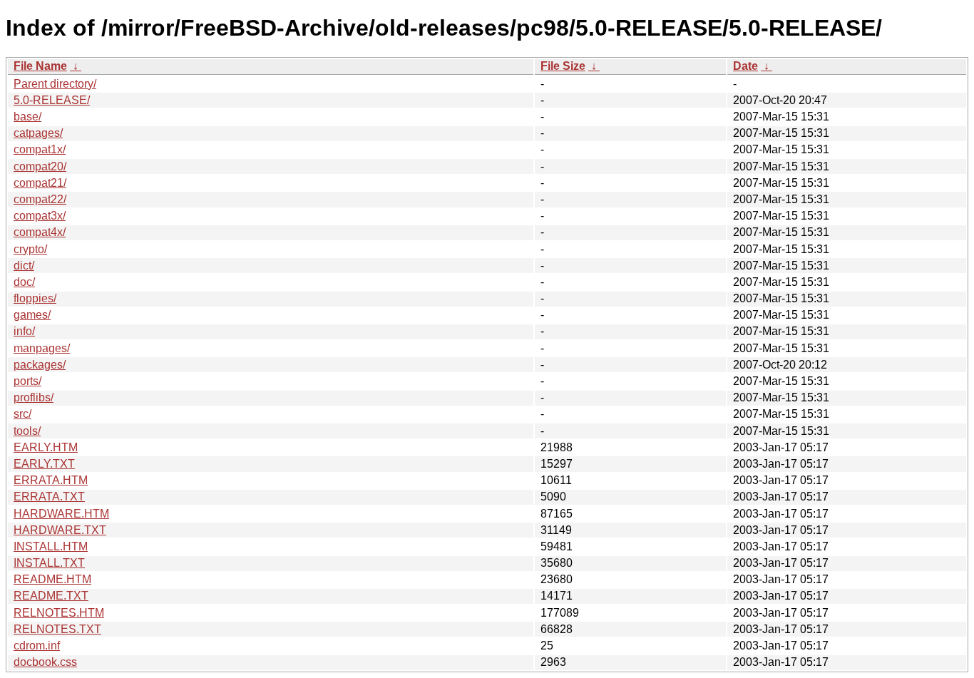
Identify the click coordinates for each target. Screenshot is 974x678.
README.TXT (51, 596)
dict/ (24, 266)
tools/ (27, 431)
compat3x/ (40, 216)
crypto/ (30, 249)
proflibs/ (33, 397)
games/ (32, 315)
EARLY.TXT (44, 464)
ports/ (27, 381)
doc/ (24, 282)
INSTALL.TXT (49, 563)
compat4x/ (40, 232)
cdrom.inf (37, 646)
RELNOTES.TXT (57, 629)
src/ (22, 414)
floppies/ (35, 298)
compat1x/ (40, 149)
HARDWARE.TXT (60, 530)
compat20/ (40, 166)
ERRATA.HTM (51, 480)
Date (745, 66)
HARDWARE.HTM (61, 514)
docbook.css (45, 662)
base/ (27, 117)
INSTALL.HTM (51, 546)
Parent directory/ (55, 84)
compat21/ (40, 183)
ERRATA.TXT (49, 496)
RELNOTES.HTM (59, 613)
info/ (24, 331)
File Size (562, 66)
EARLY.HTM (46, 447)
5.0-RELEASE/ (52, 100)
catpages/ (38, 133)
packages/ (40, 365)
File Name (40, 66)
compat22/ (40, 199)
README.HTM (52, 579)
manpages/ (42, 348)
